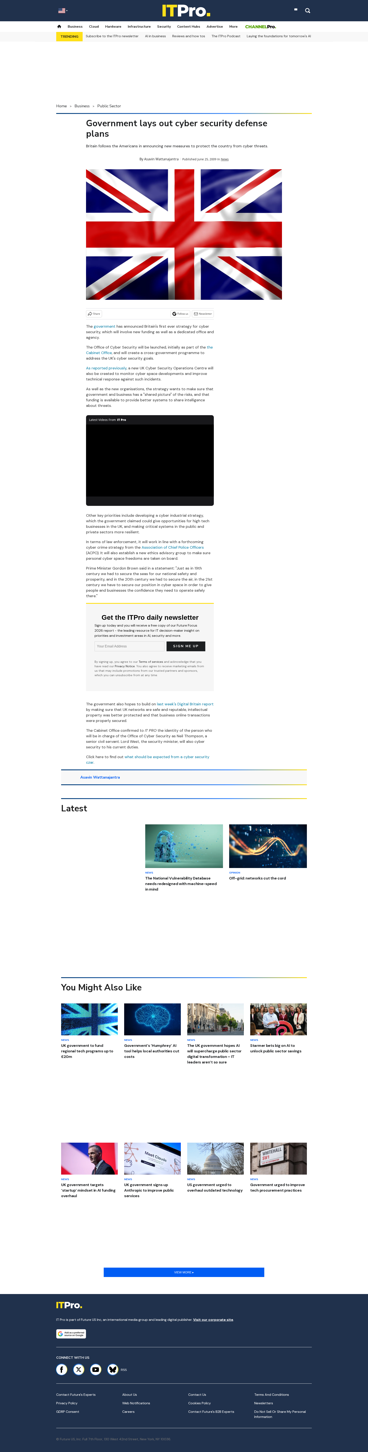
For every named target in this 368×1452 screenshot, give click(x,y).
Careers (128, 1411)
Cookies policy (199, 1403)
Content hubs (188, 26)
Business (75, 26)
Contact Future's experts (76, 1394)
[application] (150, 460)
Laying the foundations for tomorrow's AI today (284, 36)
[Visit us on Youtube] (95, 1369)
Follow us (182, 314)
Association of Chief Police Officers (173, 547)
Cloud (94, 26)
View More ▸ (184, 1272)
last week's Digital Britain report (185, 704)
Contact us (197, 1394)
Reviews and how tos (188, 36)
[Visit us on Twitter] (78, 1369)
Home (61, 106)
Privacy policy (67, 1403)
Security (164, 26)
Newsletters (263, 1403)
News (225, 159)
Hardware (113, 26)
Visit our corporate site (213, 1319)
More (233, 26)
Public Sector (109, 106)
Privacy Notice (125, 666)
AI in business (155, 36)
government (104, 326)
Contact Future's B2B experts (211, 1411)
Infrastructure (139, 26)
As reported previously (106, 368)
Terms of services (151, 662)
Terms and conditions (271, 1394)
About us (129, 1394)
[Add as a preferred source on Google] (71, 1334)
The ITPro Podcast (225, 36)
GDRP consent (67, 1411)
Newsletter (205, 314)
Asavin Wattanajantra (161, 159)
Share (96, 314)
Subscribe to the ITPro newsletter (112, 36)
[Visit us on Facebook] (61, 1369)
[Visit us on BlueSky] (110, 1369)
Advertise (215, 26)
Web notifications (136, 1403)
